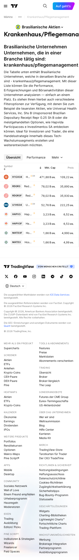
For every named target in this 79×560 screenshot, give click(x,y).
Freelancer (10, 547)
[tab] (13, 157)
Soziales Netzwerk (15, 486)
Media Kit (45, 438)
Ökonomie (10, 417)
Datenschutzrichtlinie (52, 478)
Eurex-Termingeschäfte (53, 401)
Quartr (7, 325)
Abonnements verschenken (56, 360)
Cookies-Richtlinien (51, 482)
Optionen (9, 449)
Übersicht (45, 372)
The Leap (45, 385)
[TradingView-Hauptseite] (19, 266)
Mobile (8, 470)
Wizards (9, 543)
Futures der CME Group (53, 396)
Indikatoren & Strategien (19, 538)
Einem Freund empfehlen (19, 494)
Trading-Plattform (50, 527)
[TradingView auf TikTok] (61, 276)
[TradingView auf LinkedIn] (43, 276)
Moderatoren (12, 506)
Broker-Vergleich (49, 380)
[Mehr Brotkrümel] (20, 17)
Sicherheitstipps (49, 490)
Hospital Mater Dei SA (29, 232)
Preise (43, 352)
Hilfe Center (46, 429)
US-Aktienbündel (49, 405)
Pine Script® (11, 458)
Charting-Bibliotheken (52, 515)
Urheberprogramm (15, 498)
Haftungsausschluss (51, 474)
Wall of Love (11, 490)
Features (44, 348)
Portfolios (10, 441)
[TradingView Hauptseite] (14, 6)
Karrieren (44, 433)
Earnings (9, 421)
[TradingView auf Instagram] (34, 276)
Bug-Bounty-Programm (53, 495)
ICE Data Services (59, 294)
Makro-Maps (12, 454)
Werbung (44, 539)
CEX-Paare (10, 376)
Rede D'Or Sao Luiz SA (28, 186)
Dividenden (11, 425)
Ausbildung (11, 522)
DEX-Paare (10, 380)
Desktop (9, 474)
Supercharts (11, 348)
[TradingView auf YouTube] (25, 276)
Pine (6, 385)
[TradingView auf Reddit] (71, 276)
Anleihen (9, 368)
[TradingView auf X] (6, 276)
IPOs (7, 429)
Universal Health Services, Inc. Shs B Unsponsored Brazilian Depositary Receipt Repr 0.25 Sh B (28, 204)
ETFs (7, 364)
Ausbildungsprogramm (53, 552)
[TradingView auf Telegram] (52, 276)
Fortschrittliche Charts (53, 523)
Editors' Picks (12, 527)
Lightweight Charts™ (52, 519)
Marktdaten (46, 356)
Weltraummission (49, 421)
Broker (43, 376)
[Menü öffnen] (5, 6)
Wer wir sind (46, 417)
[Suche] (45, 6)
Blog (42, 425)
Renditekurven (13, 445)
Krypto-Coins (12, 372)
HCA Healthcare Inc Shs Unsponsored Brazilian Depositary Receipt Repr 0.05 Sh (28, 176)
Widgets (44, 511)
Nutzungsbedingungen (53, 470)
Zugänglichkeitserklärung (55, 486)
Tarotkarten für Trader (53, 454)
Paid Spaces (12, 551)
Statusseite (46, 499)
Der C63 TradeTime (51, 458)
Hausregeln (11, 502)
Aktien (8, 360)
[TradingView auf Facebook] (15, 276)
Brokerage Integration (53, 543)
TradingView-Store (51, 449)
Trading (8, 518)
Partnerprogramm (50, 548)
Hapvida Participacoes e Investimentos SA (28, 214)
